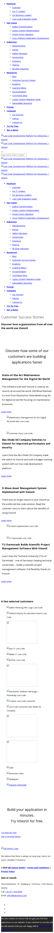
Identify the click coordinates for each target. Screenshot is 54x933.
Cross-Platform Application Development (30, 38)
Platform (11, 3)
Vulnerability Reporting (22, 103)
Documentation (19, 91)
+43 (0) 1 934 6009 (13, 891)
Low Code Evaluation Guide (24, 19)
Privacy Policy (8, 871)
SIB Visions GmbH (16, 867)
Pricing (10, 107)
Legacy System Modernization (25, 30)
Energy (15, 49)
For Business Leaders (22, 15)
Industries (12, 42)
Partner (15, 118)
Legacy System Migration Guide (26, 99)
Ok (39, 926)
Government (17, 57)
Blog (14, 76)
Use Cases (12, 23)
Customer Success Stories (24, 80)
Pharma (15, 65)
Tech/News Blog (19, 95)
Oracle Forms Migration (23, 34)
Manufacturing (18, 46)
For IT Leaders (18, 11)
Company (11, 111)
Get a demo (12, 130)
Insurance (16, 61)
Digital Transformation (22, 26)
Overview (16, 7)
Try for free (12, 126)
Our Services (17, 114)
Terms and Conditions (38, 867)
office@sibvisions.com (17, 895)
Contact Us (17, 122)
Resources (12, 72)
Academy (16, 84)
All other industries (20, 69)
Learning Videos (19, 88)
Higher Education (19, 53)
